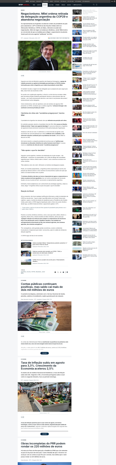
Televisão (45, 1)
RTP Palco (63, 1)
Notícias (32, 1)
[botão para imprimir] (67, 272)
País (34, 5)
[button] (94, 5)
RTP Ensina (78, 1)
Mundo (45, 5)
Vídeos (63, 5)
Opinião (57, 5)
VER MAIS (44, 353)
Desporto (39, 1)
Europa (39, 5)
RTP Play (57, 1)
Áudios (69, 5)
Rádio (51, 1)
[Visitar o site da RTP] (27, 1)
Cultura (51, 5)
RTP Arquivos (86, 1)
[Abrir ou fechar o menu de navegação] (96, 5)
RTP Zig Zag (71, 1)
